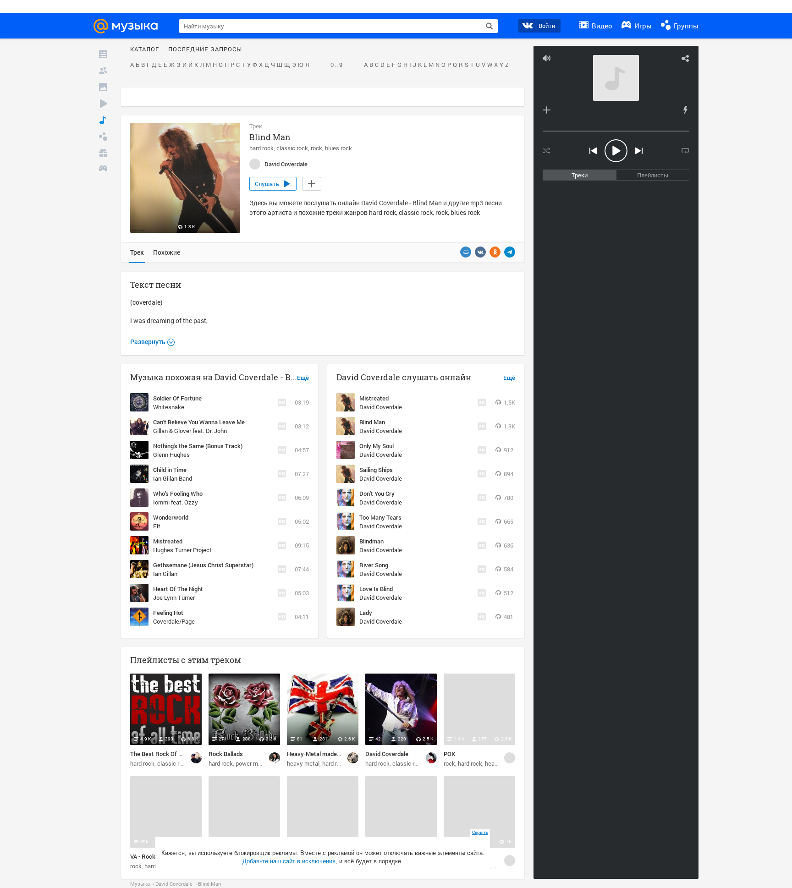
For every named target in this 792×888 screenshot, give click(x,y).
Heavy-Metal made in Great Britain (332, 754)
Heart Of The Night (178, 589)
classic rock (292, 148)
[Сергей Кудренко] (509, 757)
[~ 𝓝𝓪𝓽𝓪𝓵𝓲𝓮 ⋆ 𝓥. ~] (274, 757)
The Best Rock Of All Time (164, 754)
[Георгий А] (352, 757)
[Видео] (103, 103)
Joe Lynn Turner (174, 597)
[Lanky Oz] (196, 757)
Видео (601, 25)
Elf (156, 526)
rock (316, 148)
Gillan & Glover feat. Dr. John (190, 431)
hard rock (261, 148)
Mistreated (167, 541)
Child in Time (170, 470)
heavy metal (303, 763)
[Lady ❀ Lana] (431, 757)
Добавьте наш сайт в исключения (289, 861)
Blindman (371, 541)
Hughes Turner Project (182, 550)
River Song (373, 565)
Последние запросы (205, 49)
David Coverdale (380, 407)
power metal (252, 763)
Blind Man (372, 422)
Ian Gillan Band (172, 478)
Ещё (303, 378)
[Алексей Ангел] (509, 860)
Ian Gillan (165, 574)
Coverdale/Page (174, 621)
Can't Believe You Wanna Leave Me (199, 422)
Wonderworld (170, 517)
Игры (642, 25)
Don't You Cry (377, 493)
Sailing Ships (376, 470)
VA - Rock (142, 856)
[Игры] (103, 169)
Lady (365, 612)
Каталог (144, 49)
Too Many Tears (380, 517)
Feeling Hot (168, 612)
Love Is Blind (376, 589)
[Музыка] (103, 120)
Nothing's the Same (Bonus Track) (197, 446)
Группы (685, 25)
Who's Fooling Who (178, 493)
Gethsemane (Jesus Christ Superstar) (203, 565)
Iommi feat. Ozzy (175, 502)
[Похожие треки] (685, 110)
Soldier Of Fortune (177, 398)
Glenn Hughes (171, 454)
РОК (449, 754)
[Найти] (489, 26)
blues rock (338, 148)
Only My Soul (376, 446)
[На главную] (130, 26)
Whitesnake (168, 407)
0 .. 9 (336, 65)
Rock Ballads (226, 754)
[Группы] (103, 136)
